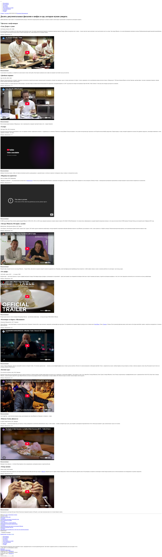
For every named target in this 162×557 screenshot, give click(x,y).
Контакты (3, 548)
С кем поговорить (7, 8)
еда (4, 514)
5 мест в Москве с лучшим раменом (8, 522)
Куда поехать (6, 4)
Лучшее (4, 11)
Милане (43, 471)
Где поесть (5, 5)
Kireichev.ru (11, 551)
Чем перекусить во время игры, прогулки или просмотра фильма (15, 529)
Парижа (105, 324)
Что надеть (5, 6)
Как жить (5, 10)
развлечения (10, 514)
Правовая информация (5, 550)
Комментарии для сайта (7, 534)
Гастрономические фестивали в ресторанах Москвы (12, 526)
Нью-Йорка (96, 324)
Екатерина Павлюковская (22, 13)
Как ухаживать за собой (8, 7)
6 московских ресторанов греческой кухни (10, 519)
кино (7, 514)
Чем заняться (6, 3)
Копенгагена (29, 180)
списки (15, 514)
